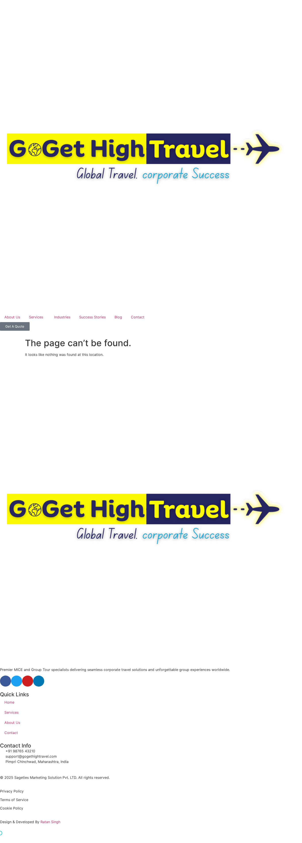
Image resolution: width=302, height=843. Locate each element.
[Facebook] (5, 681)
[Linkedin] (38, 681)
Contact (137, 317)
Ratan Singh (50, 822)
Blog (118, 317)
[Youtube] (27, 681)
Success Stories (92, 317)
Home (9, 702)
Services (36, 317)
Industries (62, 317)
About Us (12, 317)
